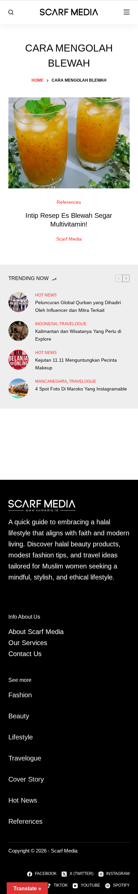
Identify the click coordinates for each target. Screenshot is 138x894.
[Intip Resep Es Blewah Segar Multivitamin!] (69, 142)
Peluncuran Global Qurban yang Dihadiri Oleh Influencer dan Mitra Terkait (78, 306)
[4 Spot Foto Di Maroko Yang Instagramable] (18, 388)
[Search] (10, 12)
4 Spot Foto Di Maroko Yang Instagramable (81, 388)
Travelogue (24, 758)
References (69, 202)
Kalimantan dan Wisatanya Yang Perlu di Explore (78, 335)
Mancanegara (51, 381)
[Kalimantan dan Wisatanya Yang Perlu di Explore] (18, 331)
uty (24, 716)
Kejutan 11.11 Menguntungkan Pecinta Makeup (76, 363)
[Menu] (127, 12)
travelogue (72, 324)
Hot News (46, 295)
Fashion (20, 695)
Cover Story (26, 779)
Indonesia (46, 324)
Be (12, 716)
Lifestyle (20, 737)
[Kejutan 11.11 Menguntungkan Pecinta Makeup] (18, 360)
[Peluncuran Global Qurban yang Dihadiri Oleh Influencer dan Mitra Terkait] (18, 302)
